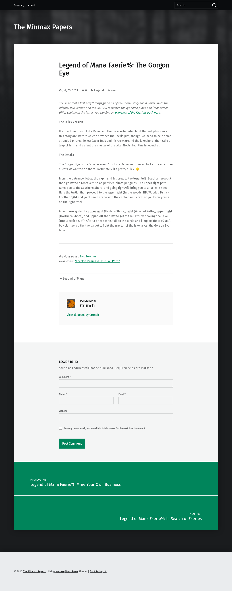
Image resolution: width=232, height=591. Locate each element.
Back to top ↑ (98, 571)
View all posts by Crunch (83, 314)
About (31, 5)
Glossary (19, 5)
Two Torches (88, 256)
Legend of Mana (105, 90)
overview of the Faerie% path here (137, 112)
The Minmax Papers (43, 27)
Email (122, 394)
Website (63, 411)
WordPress (71, 571)
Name (63, 394)
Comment (65, 377)
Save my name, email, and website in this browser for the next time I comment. (105, 428)
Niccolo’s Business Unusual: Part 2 (97, 261)
